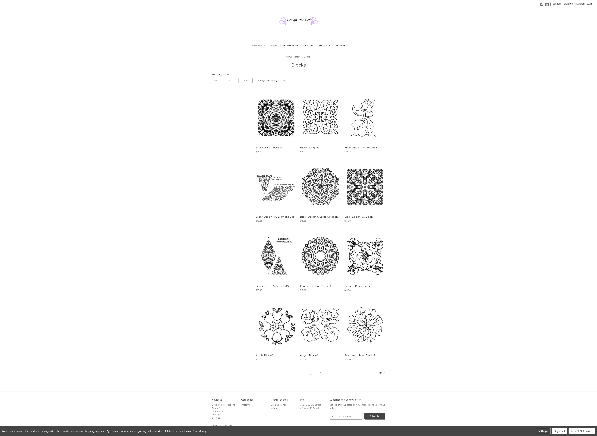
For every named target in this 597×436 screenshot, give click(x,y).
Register (580, 3)
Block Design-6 (309, 147)
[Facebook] (541, 4)
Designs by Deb (278, 405)
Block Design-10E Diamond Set (275, 216)
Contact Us (324, 45)
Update (246, 80)
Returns (340, 45)
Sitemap (216, 418)
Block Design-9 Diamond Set (273, 286)
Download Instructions (284, 45)
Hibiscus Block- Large (357, 286)
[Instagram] (547, 4)
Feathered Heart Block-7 (359, 355)
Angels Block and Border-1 (360, 147)
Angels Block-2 (309, 355)
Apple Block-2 (264, 355)
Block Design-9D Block (270, 147)
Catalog (308, 45)
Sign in (568, 3)
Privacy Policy (199, 431)
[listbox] (276, 80)
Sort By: (261, 80)
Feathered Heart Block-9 (315, 286)
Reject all (559, 431)
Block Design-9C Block (358, 216)
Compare (275, 117)
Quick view (275, 112)
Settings (543, 431)
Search (557, 3)
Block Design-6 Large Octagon (319, 216)
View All (274, 408)
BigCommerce (228, 425)
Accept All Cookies (581, 431)
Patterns (257, 45)
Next (380, 372)
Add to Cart (276, 123)
